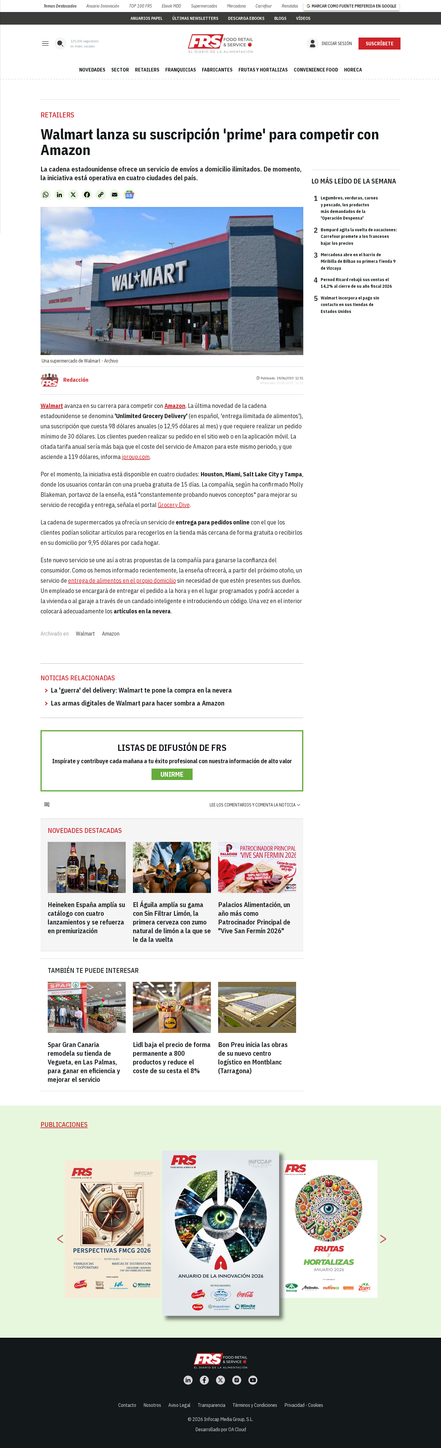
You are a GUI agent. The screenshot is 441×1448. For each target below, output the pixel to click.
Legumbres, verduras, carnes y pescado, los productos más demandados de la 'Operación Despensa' (346, 208)
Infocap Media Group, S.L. (228, 1419)
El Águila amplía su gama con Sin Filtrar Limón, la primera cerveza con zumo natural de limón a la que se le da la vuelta (172, 922)
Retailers (57, 115)
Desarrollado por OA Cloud (220, 1429)
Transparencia (211, 1405)
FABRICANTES (217, 70)
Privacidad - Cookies (303, 1405)
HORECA (353, 70)
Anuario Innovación (102, 6)
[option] (220, 1233)
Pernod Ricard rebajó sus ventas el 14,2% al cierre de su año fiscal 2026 (353, 282)
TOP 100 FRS (140, 6)
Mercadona (236, 6)
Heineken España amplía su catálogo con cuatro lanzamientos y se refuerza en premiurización (86, 917)
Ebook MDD (171, 6)
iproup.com (136, 457)
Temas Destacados (60, 6)
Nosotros (152, 1405)
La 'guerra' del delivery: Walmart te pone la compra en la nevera (141, 690)
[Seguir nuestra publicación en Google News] (129, 195)
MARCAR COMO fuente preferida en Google (354, 6)
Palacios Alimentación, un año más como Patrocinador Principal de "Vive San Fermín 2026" (254, 917)
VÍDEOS (303, 18)
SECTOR (120, 70)
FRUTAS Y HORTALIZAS (263, 70)
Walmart (85, 633)
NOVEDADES (92, 70)
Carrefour (264, 6)
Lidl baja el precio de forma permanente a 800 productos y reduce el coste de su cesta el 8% (172, 1057)
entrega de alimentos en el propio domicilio (122, 580)
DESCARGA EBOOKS (246, 18)
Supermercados (204, 6)
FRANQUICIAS (180, 70)
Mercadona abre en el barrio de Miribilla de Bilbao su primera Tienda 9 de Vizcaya (354, 261)
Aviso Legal (179, 1405)
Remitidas (290, 6)
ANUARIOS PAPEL (146, 18)
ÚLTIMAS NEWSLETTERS (195, 18)
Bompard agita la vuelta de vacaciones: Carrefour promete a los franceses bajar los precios (355, 236)
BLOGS (280, 18)
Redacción (75, 380)
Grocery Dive (174, 505)
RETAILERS (147, 70)
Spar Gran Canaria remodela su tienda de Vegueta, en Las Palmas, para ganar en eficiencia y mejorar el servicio (84, 1062)
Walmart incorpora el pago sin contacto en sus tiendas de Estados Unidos (346, 304)
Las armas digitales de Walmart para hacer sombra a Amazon (137, 703)
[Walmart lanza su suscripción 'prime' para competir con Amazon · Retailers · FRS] (220, 43)
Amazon (110, 633)
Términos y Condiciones (254, 1405)
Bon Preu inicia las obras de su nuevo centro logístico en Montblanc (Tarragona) (253, 1057)
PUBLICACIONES (64, 1124)
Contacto (127, 1405)
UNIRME (172, 774)
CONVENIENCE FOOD (316, 70)
